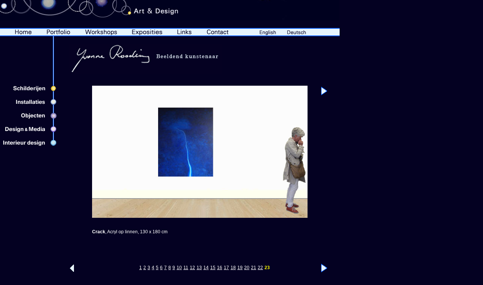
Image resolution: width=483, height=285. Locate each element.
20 (246, 267)
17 (226, 267)
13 (199, 267)
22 (260, 267)
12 (192, 267)
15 (212, 267)
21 (253, 267)
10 (179, 267)
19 (240, 267)
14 (206, 267)
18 (233, 267)
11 (185, 267)
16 (219, 267)
